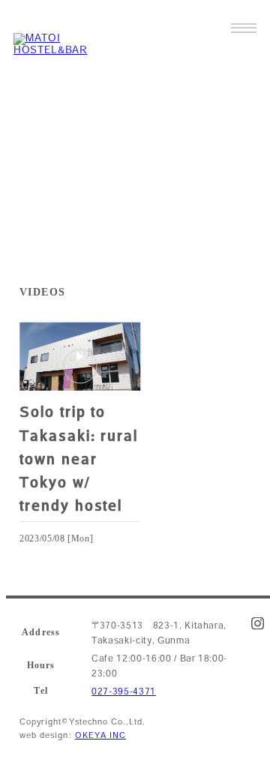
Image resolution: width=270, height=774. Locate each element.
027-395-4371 (124, 691)
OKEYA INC (100, 735)
